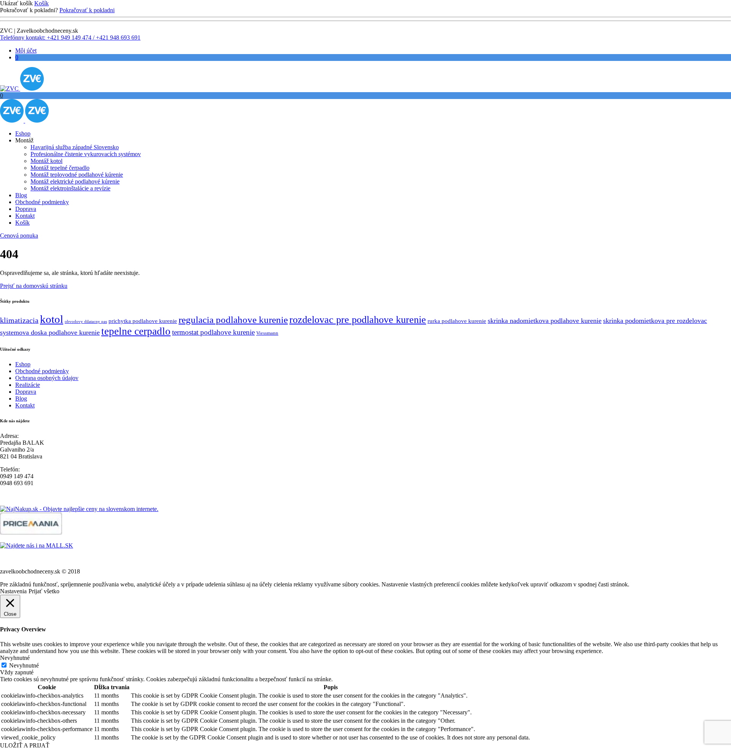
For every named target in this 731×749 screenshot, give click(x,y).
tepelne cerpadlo (136, 331)
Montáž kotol (46, 161)
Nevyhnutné (24, 665)
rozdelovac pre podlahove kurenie (357, 319)
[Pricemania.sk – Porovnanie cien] (31, 532)
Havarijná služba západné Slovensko (74, 147)
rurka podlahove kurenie (457, 321)
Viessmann (267, 333)
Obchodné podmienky (42, 202)
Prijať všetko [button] (44, 591)
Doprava (25, 209)
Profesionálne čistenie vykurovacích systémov (85, 154)
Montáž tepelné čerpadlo (59, 167)
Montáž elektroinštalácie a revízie (70, 188)
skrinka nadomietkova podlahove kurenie (545, 320)
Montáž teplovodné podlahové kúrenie (76, 174)
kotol (51, 319)
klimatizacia (19, 320)
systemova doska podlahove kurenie (50, 332)
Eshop (22, 133)
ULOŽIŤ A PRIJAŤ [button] (24, 745)
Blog (21, 195)
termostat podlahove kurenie (213, 332)
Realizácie (27, 385)
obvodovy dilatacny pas (86, 321)
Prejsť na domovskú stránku (33, 286)
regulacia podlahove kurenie (233, 319)
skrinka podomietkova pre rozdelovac (655, 320)
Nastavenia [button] (13, 591)
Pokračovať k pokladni (87, 10)
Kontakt (25, 215)
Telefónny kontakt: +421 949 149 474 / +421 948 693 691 (70, 37)
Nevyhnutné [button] (15, 658)
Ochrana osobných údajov (46, 378)
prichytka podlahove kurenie (143, 321)
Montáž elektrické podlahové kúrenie (75, 181)
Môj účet (26, 50)
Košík (41, 3)
